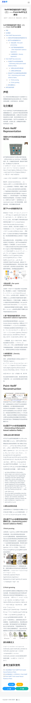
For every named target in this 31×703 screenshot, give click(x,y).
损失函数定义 (11, 85)
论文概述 (8, 33)
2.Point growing (15, 82)
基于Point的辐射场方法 (14, 40)
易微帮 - (14, 699)
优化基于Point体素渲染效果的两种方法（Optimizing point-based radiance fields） (17, 75)
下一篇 (22, 689)
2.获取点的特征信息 (16, 70)
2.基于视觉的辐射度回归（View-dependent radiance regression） (18, 49)
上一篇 (9, 689)
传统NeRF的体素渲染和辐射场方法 (17, 38)
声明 (7, 30)
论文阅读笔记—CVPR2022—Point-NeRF (16, 674)
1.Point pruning (15, 80)
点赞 (12, 684)
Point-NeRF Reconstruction (13, 59)
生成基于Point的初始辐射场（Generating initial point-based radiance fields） (17, 63)
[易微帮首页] (7, 2)
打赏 (20, 684)
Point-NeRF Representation (13, 35)
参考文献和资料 (10, 87)
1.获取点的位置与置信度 (17, 68)
